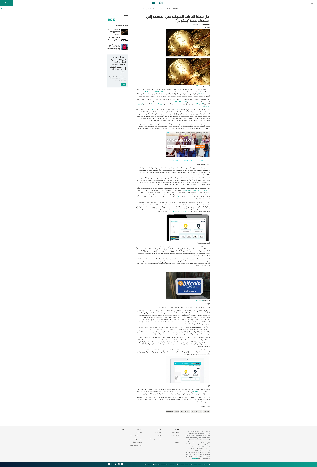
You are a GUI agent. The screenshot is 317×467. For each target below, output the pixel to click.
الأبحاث (168, 9)
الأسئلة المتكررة (175, 436)
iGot (200, 411)
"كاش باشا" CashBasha (157, 104)
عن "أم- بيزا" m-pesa (199, 391)
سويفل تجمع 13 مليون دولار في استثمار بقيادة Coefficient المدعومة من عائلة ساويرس (114, 47)
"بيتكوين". (178, 109)
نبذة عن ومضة (312, 3)
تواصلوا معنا (304, 3)
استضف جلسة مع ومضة (136, 436)
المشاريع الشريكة (146, 9)
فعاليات (162, 9)
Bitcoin (177, 411)
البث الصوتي (157, 432)
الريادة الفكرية (175, 9)
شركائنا (177, 439)
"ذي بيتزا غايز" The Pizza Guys (162, 91)
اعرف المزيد (195, 458)
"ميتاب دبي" (177, 196)
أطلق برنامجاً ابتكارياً (137, 442)
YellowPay (194, 411)
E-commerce (169, 411)
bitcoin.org (199, 86)
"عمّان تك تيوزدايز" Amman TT (178, 211)
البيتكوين (152, 109)
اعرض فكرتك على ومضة (136, 445)
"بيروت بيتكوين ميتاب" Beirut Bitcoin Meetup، (196, 190)
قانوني (177, 442)
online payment (185, 411)
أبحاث (159, 436)
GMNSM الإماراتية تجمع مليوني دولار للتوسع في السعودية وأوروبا (114, 39)
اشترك (6, 3)
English (3, 8)
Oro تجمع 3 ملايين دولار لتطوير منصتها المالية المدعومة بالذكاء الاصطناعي (114, 31)
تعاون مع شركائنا (138, 439)
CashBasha (206, 411)
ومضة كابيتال (156, 9)
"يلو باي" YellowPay (181, 101)
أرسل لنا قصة (139, 432)
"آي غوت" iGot (198, 104)
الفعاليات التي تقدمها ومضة (154, 439)
